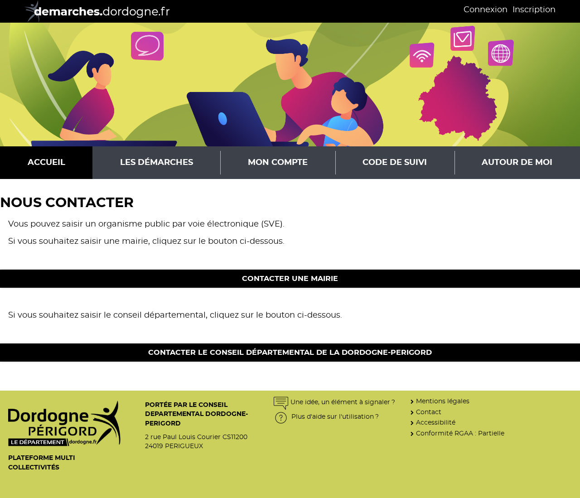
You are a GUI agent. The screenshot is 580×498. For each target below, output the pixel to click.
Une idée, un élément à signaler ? (342, 402)
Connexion (486, 10)
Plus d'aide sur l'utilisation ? (334, 416)
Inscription (534, 10)
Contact (428, 412)
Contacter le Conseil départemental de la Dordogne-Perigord (290, 352)
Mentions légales (442, 401)
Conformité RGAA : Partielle (460, 433)
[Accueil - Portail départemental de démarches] (94, 11)
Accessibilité (435, 422)
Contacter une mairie (290, 278)
